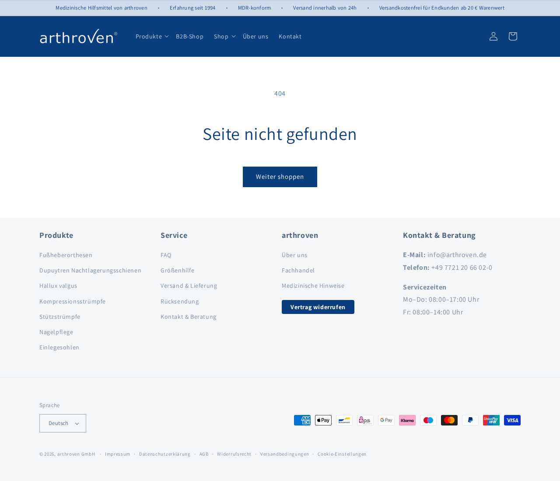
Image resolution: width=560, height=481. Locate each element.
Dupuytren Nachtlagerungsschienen (90, 270)
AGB (204, 454)
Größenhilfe (178, 270)
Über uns (295, 255)
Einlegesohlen (59, 347)
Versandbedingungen (284, 454)
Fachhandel (298, 270)
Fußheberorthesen (66, 255)
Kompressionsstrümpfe (72, 301)
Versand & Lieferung (189, 285)
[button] (167, 36)
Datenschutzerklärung (165, 454)
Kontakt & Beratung (189, 317)
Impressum (117, 454)
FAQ (166, 255)
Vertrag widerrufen (318, 307)
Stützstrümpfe (59, 317)
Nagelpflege (56, 332)
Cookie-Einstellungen (342, 454)
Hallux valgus (58, 285)
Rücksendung (180, 301)
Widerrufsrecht (234, 454)
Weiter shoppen (280, 176)
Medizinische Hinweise (313, 285)
